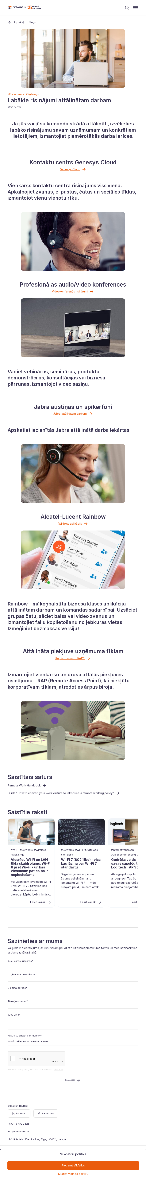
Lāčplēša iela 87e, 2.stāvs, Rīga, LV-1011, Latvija (37, 1139)
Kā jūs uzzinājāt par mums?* (25, 1035)
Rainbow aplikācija (70, 523)
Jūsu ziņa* (14, 1014)
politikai (58, 1069)
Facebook (48, 1113)
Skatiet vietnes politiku (73, 1174)
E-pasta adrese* (17, 987)
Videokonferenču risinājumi (70, 291)
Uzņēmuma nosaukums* (22, 974)
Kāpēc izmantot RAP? (70, 658)
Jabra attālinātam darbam (70, 413)
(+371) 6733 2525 (18, 1123)
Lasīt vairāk (37, 902)
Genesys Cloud (70, 169)
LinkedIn (21, 1113)
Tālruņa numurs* (18, 1001)
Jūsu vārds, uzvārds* (20, 960)
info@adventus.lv (18, 1131)
